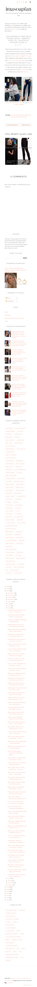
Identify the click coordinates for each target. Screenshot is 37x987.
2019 (8, 586)
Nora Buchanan (10, 537)
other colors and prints (15, 60)
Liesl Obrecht (9, 508)
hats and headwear (11, 928)
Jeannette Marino (10, 496)
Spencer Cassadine (10, 564)
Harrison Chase (19, 487)
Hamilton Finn (9, 487)
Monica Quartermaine (11, 525)
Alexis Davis (20, 431)
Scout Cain (18, 555)
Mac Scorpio (9, 517)
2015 (8, 889)
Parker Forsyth (10, 543)
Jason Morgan (18, 493)
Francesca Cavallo (19, 481)
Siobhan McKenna (20, 558)
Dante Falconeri (20, 463)
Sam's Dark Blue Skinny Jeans (14, 102)
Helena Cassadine (20, 490)
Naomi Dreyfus (9, 531)
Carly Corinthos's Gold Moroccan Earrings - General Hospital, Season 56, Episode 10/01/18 (15, 270)
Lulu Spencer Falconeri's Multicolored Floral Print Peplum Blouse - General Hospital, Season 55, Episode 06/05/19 (19, 334)
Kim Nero (16, 502)
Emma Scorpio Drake (11, 475)
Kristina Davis (9, 505)
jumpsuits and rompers (12, 933)
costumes (8, 922)
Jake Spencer (9, 493)
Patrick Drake (19, 543)
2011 (8, 897)
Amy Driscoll (9, 434)
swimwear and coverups (12, 957)
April (9, 878)
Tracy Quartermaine (19, 567)
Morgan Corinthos (11, 528)
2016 (8, 887)
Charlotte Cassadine (11, 454)
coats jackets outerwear (12, 919)
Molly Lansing (21, 522)
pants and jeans (14, 117)
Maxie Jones (20, 519)
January (10, 885)
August (10, 601)
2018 (8, 589)
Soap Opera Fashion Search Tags (14, 318)
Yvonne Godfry (18, 573)
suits (20, 951)
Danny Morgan (10, 463)
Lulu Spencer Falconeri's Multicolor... (16, 161)
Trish (7, 570)
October (10, 597)
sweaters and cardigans (12, 954)
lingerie (22, 933)
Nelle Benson (9, 534)
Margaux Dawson (10, 519)
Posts (8, 298)
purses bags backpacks (11, 945)
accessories (22, 910)
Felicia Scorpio (21, 478)
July (9, 603)
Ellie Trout (20, 472)
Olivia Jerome (19, 537)
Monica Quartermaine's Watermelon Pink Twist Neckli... (15, 753)
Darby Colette (9, 466)
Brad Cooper (9, 443)
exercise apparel (10, 925)
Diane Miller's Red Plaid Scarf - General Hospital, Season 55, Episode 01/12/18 (19, 394)
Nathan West (19, 531)
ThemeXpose (10, 982)
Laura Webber (18, 505)
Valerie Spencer (15, 570)
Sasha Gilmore (9, 555)
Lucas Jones (18, 508)
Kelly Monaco (27, 115)
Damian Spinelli (20, 460)
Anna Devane (9, 437)
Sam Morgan (23, 117)
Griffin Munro (20, 484)
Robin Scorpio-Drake (11, 549)
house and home (10, 930)
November (11, 595)
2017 (8, 591)
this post (26, 72)
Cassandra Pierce (10, 452)
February (11, 883)
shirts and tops (10, 948)
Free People (27, 56)
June (9, 606)
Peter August (9, 546)
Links (6, 321)
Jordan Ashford (21, 496)
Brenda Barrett (19, 443)
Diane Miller (9, 469)
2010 (8, 900)
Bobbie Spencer (20, 440)
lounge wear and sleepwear (13, 936)
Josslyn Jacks (9, 499)
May (9, 608)
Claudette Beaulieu (11, 457)
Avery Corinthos (10, 440)
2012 (8, 895)
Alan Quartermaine (20, 428)
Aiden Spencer (9, 428)
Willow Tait (9, 573)
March (10, 880)
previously (23, 69)
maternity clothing (17, 939)
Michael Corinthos (10, 522)
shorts (23, 948)
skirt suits (8, 951)
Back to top (27, 985)
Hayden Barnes (9, 490)
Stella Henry (20, 564)
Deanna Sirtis (18, 466)
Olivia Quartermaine (11, 540)
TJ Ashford (8, 567)
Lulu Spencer (18, 514)
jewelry (18, 930)
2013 (8, 893)
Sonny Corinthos (10, 561)
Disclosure (8, 315)
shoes (17, 948)
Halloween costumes (11, 910)
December (11, 593)
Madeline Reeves (18, 517)
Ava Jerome (17, 437)
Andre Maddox (18, 434)
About (6, 312)
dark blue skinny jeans (16, 56)
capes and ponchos (11, 916)
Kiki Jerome (8, 502)
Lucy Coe (17, 511)
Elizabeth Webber (10, 472)
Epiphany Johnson (10, 478)
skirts (15, 951)
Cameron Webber (10, 449)
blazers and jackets (11, 913)
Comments (10, 301)
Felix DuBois (9, 481)
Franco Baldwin (10, 484)
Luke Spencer (9, 514)
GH (22, 115)
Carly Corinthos (21, 449)
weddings (8, 960)
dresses (15, 922)
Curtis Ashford (10, 460)
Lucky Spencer (9, 511)
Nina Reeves (18, 534)
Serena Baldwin (10, 558)
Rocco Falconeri (10, 552)
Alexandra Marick (10, 431)
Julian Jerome (18, 499)
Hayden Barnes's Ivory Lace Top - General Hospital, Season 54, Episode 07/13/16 (19, 368)
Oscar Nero (22, 540)
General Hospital (15, 115)
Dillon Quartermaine (19, 469)
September (11, 599)
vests (21, 957)
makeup (8, 939)
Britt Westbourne (10, 446)
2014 (8, 891)
